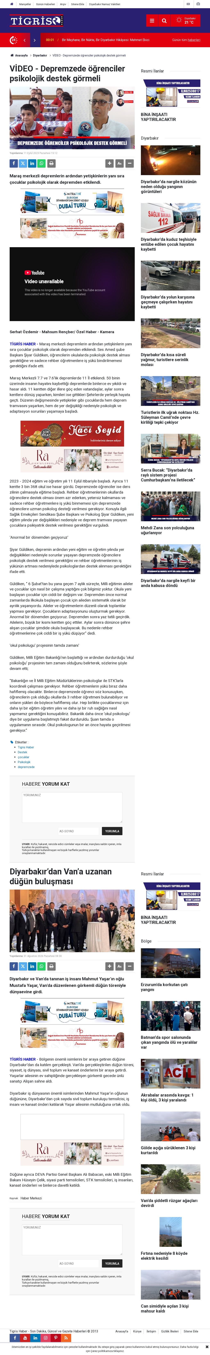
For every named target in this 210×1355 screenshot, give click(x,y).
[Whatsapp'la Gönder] (41, 163)
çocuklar (23, 757)
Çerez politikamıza (102, 1351)
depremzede (26, 767)
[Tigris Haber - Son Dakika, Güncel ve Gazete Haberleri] (36, 20)
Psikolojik (24, 762)
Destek (22, 752)
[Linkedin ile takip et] (35, 1338)
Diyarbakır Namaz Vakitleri (104, 4)
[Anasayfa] (12, 4)
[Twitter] (23, 163)
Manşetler (25, 4)
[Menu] (152, 21)
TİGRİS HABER (23, 1059)
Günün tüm (186, 40)
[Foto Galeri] (198, 4)
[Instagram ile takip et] (45, 1338)
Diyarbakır (40, 55)
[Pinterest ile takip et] (56, 1338)
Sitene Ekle (77, 4)
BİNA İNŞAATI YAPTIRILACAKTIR (86, 40)
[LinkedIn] (32, 163)
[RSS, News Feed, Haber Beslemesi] (66, 1338)
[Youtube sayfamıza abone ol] (25, 1338)
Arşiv (63, 4)
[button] (109, 163)
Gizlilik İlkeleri (170, 1331)
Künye (137, 1331)
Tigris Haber (26, 747)
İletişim (151, 1331)
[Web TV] (188, 4)
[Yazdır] (51, 163)
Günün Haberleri (45, 4)
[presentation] (24, 40)
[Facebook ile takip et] (15, 1338)
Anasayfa (21, 55)
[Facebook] (14, 163)
